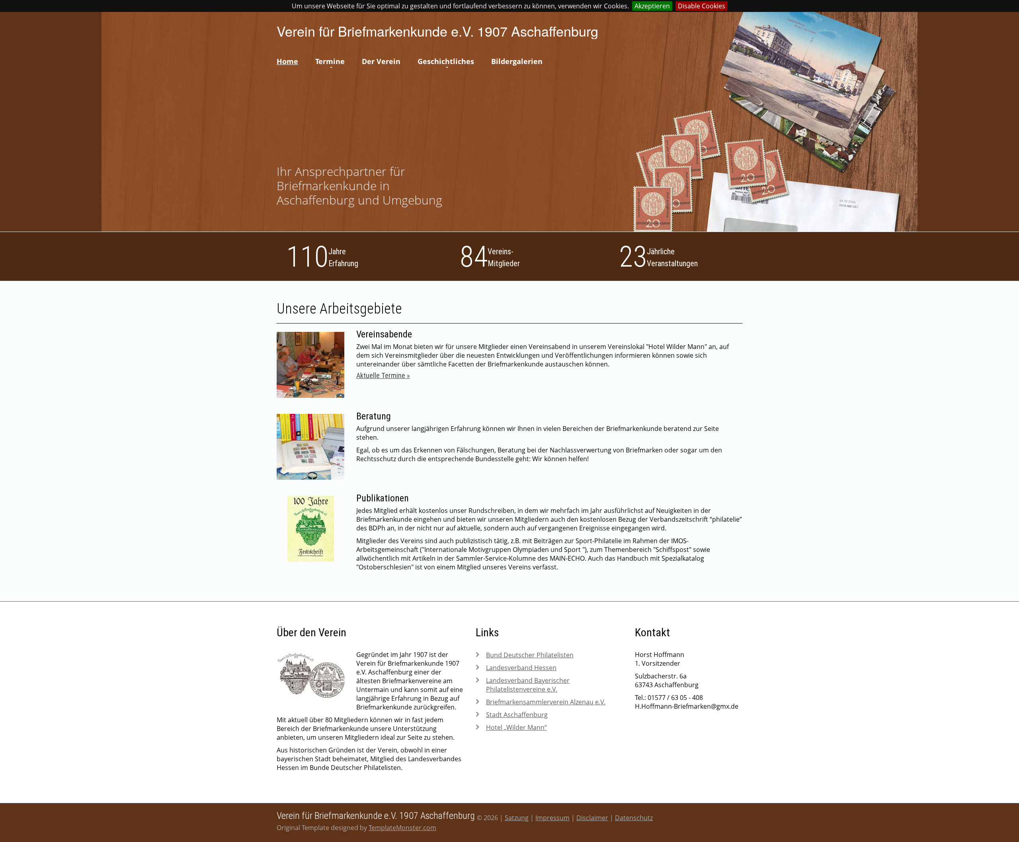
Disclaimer (592, 817)
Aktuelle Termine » (383, 375)
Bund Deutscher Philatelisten (530, 655)
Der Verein (381, 61)
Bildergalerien (517, 61)
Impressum (552, 817)
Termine (330, 61)
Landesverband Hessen (521, 667)
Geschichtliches (446, 61)
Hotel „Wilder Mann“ (516, 727)
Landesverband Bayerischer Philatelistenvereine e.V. (528, 685)
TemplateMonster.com (402, 827)
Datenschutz (634, 817)
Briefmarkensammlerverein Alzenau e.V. (545, 702)
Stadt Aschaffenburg (517, 714)
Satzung (517, 817)
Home (287, 61)
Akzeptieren (652, 6)
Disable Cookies (701, 6)
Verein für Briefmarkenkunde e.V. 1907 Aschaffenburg (437, 31)
